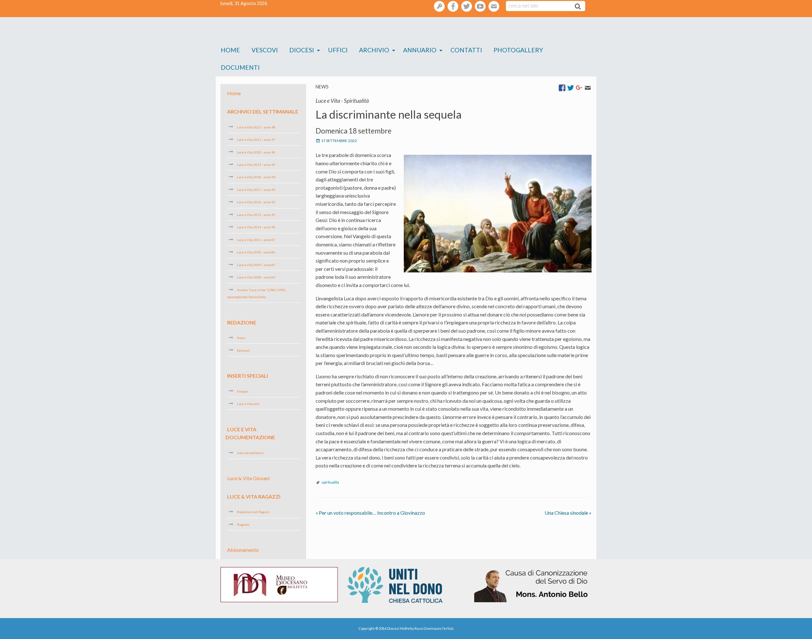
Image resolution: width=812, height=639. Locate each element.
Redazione (241, 322)
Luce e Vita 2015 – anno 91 (256, 215)
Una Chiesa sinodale (568, 513)
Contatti (466, 50)
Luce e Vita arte (248, 404)
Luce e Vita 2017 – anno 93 (256, 190)
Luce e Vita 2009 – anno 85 (256, 265)
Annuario (419, 50)
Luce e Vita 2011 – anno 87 (256, 240)
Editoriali (243, 350)
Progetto (243, 524)
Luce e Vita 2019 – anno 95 (256, 164)
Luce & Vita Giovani (248, 478)
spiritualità (330, 482)
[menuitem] (230, 50)
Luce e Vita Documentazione (250, 433)
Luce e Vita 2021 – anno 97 (256, 139)
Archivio (374, 50)
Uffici (338, 50)
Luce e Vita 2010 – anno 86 (256, 252)
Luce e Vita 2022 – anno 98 (256, 127)
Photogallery (518, 50)
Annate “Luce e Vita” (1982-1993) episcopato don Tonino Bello (256, 293)
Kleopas (242, 391)
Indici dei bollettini (250, 453)
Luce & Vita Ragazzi (253, 496)
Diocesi (301, 50)
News (322, 86)
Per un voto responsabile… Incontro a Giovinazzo (370, 513)
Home (230, 50)
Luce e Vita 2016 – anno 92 (256, 202)
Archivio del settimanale (262, 111)
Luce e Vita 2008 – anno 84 (256, 277)
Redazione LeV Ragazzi (253, 512)
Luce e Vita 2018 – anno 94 (256, 177)
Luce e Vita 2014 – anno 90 (256, 227)
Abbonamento (243, 550)
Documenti (240, 67)
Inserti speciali (247, 376)
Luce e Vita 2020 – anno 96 (256, 152)
